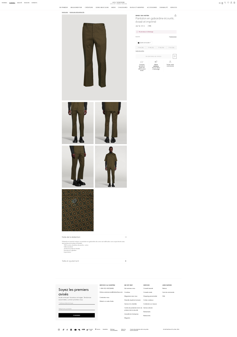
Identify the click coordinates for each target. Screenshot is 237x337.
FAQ (163, 296)
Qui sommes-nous (129, 288)
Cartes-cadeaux (148, 300)
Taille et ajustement (70, 261)
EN (219, 3)
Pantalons (65, 12)
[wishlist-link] (228, 3)
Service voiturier (148, 308)
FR (222, 3)
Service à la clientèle (130, 304)
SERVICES (173, 7)
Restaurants (146, 315)
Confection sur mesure (150, 304)
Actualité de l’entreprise (131, 314)
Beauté (19, 2)
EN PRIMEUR (64, 7)
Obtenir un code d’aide (107, 301)
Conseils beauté (148, 288)
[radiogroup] (156, 47)
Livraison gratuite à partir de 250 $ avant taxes (142, 67)
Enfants (34, 2)
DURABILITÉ (164, 7)
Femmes (4, 2)
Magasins (127, 318)
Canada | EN (91, 330)
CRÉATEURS (89, 7)
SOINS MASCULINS (102, 7)
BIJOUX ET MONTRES (137, 7)
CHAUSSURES (122, 7)
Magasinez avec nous (130, 296)
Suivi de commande (168, 292)
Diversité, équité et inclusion (132, 300)
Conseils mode (147, 292)
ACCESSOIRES (152, 7)
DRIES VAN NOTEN (142, 15)
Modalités (105, 329)
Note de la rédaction (71, 237)
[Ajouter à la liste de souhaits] (175, 56)
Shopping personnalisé (150, 296)
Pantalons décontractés (77, 12)
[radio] (141, 47)
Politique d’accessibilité (113, 330)
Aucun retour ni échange (156, 67)
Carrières (127, 292)
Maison (26, 2)
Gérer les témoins (123, 330)
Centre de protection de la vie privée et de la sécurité (133, 309)
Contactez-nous (104, 297)
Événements (146, 312)
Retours (164, 288)
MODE (113, 7)
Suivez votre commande (170, 65)
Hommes (12, 3)
